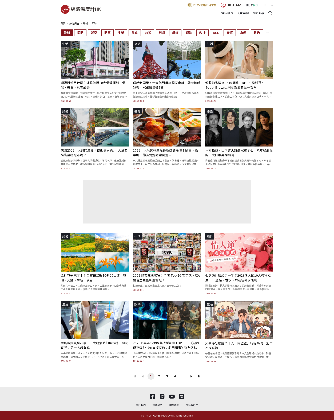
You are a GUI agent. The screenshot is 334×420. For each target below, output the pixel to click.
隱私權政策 (192, 405)
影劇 (162, 32)
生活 (121, 32)
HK (264, 5)
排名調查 (227, 13)
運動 (189, 32)
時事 (107, 32)
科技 (202, 32)
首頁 (63, 23)
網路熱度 (259, 13)
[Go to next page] (191, 376)
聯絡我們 (157, 405)
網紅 (175, 32)
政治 (257, 32)
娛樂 (94, 32)
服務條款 (174, 405)
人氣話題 (243, 13)
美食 (135, 32)
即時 (94, 23)
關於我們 (141, 405)
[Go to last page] (199, 376)
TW (271, 5)
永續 (243, 32)
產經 (229, 32)
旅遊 (148, 32)
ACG (216, 32)
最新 (85, 23)
